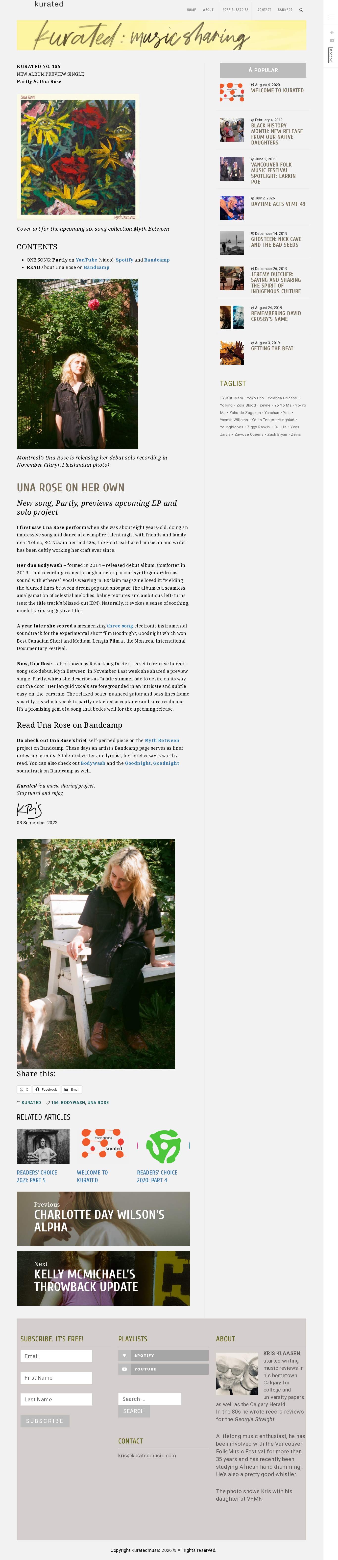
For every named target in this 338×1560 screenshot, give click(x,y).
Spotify (125, 260)
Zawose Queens (249, 434)
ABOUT (208, 10)
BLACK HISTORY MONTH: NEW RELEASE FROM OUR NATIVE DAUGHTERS (277, 134)
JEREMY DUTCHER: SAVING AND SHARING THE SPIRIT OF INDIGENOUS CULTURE (276, 283)
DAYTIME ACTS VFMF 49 (278, 204)
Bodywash (73, 1102)
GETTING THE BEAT (272, 348)
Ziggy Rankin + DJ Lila (267, 427)
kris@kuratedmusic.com (147, 1456)
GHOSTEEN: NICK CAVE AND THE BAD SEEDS (276, 242)
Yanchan (272, 412)
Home (191, 10)
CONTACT (264, 10)
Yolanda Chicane (282, 398)
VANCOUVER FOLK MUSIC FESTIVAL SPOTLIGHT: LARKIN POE (273, 173)
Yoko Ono (255, 398)
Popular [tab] (266, 70)
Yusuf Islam (232, 398)
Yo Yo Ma (282, 405)
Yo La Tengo (263, 420)
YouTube (86, 260)
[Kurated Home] (161, 38)
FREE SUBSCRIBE (236, 10)
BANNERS (285, 10)
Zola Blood (246, 405)
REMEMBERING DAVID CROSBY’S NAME (276, 316)
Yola (287, 412)
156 (55, 1102)
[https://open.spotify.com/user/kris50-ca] (330, 33)
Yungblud (286, 420)
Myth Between (162, 740)
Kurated (31, 1102)
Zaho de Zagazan (245, 412)
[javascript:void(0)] (331, 17)
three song (120, 626)
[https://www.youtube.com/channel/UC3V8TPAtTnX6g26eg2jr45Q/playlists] (330, 41)
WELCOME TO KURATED (277, 90)
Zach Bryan (277, 434)
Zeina (296, 434)
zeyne (265, 405)
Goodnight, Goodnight (152, 763)
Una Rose (98, 1102)
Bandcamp (157, 260)
